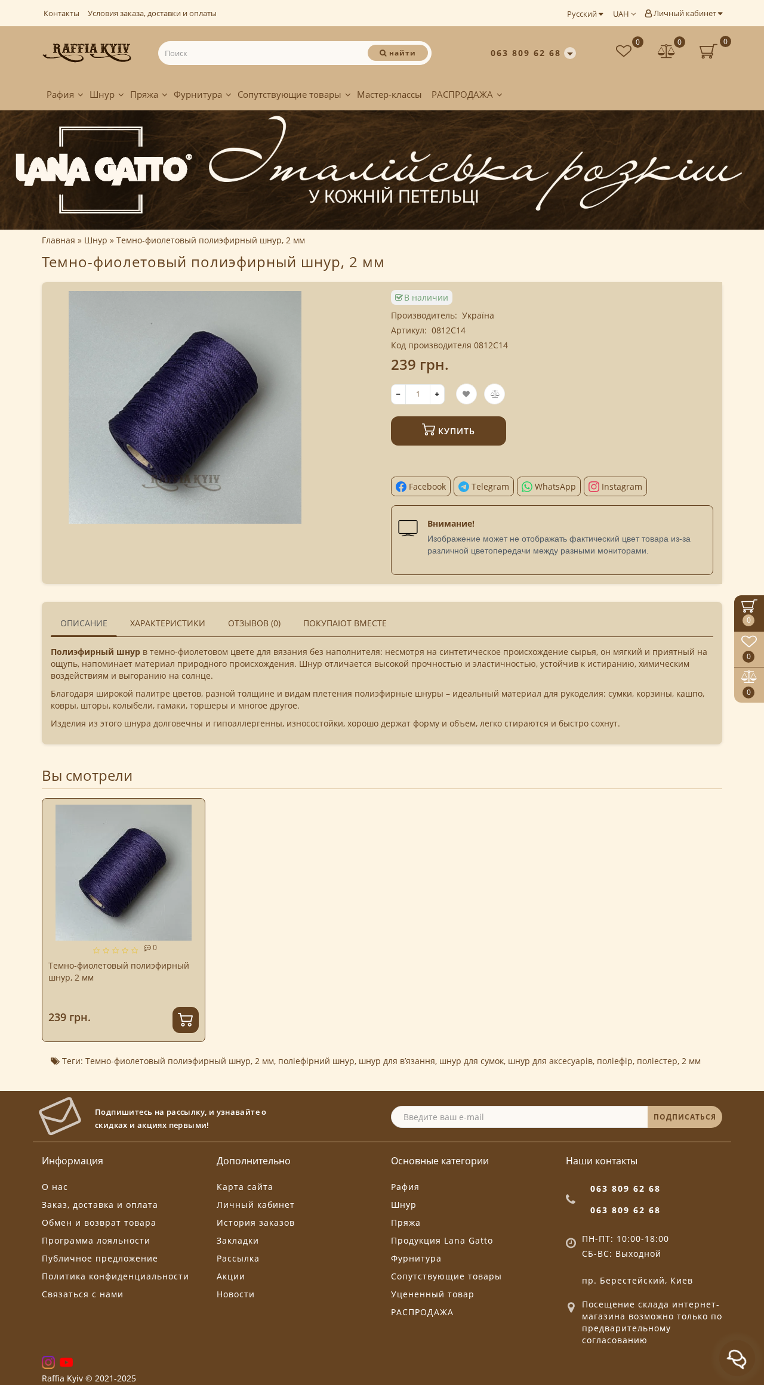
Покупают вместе (345, 623)
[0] (667, 53)
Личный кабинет (685, 13)
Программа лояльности (96, 1240)
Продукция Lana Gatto (442, 1240)
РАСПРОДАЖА (462, 94)
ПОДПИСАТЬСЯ (685, 1117)
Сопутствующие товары (289, 94)
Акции (231, 1276)
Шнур (102, 94)
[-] (398, 394)
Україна (478, 315)
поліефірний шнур (316, 1060)
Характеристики (167, 623)
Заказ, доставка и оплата (100, 1204)
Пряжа (144, 94)
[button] (705, 909)
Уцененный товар (433, 1294)
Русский (583, 13)
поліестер (657, 1060)
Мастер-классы (389, 94)
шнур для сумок (471, 1060)
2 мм (264, 1060)
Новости (236, 1294)
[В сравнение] (191, 834)
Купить (455, 431)
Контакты (61, 13)
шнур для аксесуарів (550, 1060)
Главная (58, 240)
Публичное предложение (100, 1258)
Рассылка (238, 1258)
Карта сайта (245, 1186)
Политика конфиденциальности (115, 1276)
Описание (83, 623)
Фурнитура (198, 94)
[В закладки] (191, 813)
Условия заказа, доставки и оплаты (152, 13)
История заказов (256, 1222)
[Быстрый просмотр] (191, 855)
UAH (622, 13)
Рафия (60, 94)
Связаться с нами (83, 1294)
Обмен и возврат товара (99, 1222)
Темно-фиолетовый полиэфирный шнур (168, 1060)
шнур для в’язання (397, 1060)
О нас (55, 1186)
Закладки (238, 1240)
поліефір (615, 1060)
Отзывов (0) (254, 623)
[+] (437, 394)
